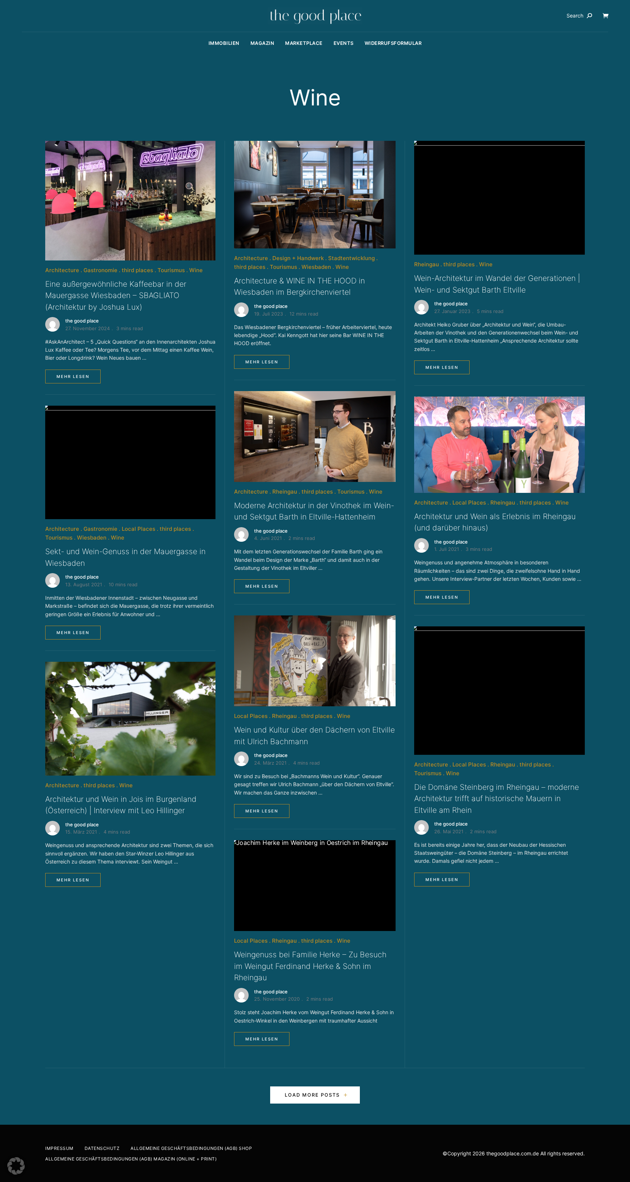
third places (137, 270)
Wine (196, 270)
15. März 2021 (81, 832)
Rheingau (284, 491)
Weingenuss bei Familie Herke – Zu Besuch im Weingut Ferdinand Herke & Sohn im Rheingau (310, 966)
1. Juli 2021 (446, 549)
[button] (16, 1166)
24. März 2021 (270, 763)
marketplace (304, 43)
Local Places (138, 528)
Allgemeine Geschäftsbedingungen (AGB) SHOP (191, 1148)
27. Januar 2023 (452, 311)
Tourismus (171, 270)
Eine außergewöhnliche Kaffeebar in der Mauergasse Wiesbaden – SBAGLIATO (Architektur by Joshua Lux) (115, 295)
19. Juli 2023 (268, 314)
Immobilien (224, 43)
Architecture (62, 270)
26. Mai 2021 (448, 831)
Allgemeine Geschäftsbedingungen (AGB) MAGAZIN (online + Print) (131, 1159)
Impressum (59, 1148)
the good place (82, 321)
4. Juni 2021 (268, 538)
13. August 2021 (83, 584)
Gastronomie (100, 270)
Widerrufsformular (393, 43)
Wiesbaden (91, 537)
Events (344, 43)
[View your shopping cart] (606, 16)
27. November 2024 (87, 328)
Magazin (262, 43)
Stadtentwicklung (351, 258)
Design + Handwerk (298, 258)
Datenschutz (102, 1148)
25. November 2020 (277, 999)
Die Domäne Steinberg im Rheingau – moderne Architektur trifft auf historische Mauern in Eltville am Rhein (496, 799)
